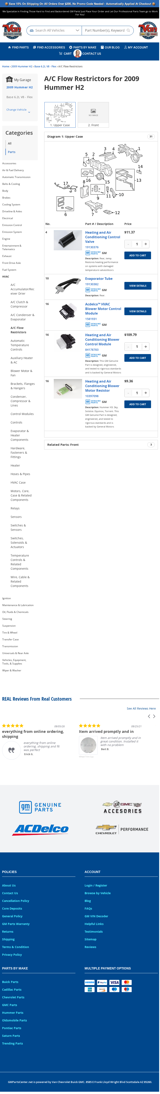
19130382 (92, 284)
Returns (7, 931)
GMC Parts (9, 1005)
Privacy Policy (12, 955)
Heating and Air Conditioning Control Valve (102, 237)
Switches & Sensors (18, 527)
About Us (9, 885)
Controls (16, 422)
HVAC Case (18, 482)
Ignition (6, 598)
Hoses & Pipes (20, 474)
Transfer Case (10, 639)
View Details (137, 286)
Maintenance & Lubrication (18, 605)
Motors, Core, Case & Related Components (21, 495)
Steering (7, 619)
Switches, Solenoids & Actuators (19, 542)
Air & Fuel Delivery (13, 170)
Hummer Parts (12, 1013)
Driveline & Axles (12, 211)
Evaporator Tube (98, 278)
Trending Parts (12, 1043)
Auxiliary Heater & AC (22, 360)
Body (5, 191)
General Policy (12, 916)
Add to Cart (137, 255)
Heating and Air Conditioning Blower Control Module (102, 339)
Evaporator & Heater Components (20, 435)
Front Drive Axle (11, 263)
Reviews (90, 947)
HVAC (5, 276)
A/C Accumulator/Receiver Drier (22, 289)
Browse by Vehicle (98, 893)
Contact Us (91, 53)
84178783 (92, 350)
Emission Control (12, 225)
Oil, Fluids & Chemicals (15, 612)
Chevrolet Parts (13, 997)
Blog (88, 901)
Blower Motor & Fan (21, 373)
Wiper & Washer (11, 670)
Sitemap (90, 939)
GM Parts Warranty (16, 924)
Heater (15, 465)
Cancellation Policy (15, 901)
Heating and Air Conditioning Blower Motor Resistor (102, 386)
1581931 (91, 319)
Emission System (12, 232)
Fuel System (9, 270)
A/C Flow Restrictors (18, 330)
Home (5, 66)
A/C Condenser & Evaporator (22, 317)
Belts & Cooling (11, 184)
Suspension (9, 625)
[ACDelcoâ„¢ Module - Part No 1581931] (68, 311)
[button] (149, 716)
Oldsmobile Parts (14, 1020)
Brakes (6, 197)
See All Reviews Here (141, 708)
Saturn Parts (11, 1036)
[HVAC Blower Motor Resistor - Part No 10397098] (68, 389)
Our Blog (112, 47)
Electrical (7, 218)
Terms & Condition (15, 947)
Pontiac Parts (11, 1028)
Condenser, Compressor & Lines (20, 401)
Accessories (9, 163)
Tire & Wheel (9, 632)
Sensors (16, 517)
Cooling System (11, 204)
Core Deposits (12, 908)
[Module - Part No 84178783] (68, 342)
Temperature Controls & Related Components (20, 561)
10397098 (92, 396)
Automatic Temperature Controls (20, 345)
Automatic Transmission (16, 177)
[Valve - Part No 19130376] (68, 240)
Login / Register (96, 885)
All (9, 143)
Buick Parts (10, 982)
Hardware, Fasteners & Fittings (19, 452)
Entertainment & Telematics (11, 247)
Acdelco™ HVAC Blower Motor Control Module (103, 309)
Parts (11, 152)
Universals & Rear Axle (15, 653)
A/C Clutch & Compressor (19, 304)
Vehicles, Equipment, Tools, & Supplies (14, 661)
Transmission (10, 646)
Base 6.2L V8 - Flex (45, 66)
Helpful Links (94, 924)
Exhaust (6, 256)
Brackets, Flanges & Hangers (23, 386)
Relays (15, 508)
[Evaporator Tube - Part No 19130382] (68, 285)
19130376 (92, 247)
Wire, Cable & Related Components (20, 581)
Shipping (8, 939)
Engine (6, 239)
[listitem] (33, 741)
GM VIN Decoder (96, 916)
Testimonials (94, 931)
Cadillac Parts (11, 990)
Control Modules (22, 414)
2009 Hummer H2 (21, 66)
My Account (137, 47)
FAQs (88, 908)
